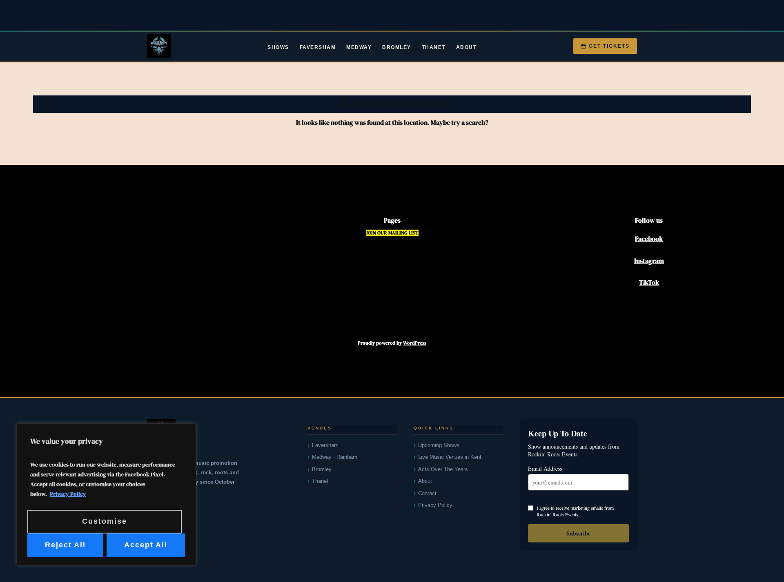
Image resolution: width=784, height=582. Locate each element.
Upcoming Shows (438, 445)
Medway (359, 47)
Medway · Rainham (334, 457)
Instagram (649, 260)
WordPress (414, 343)
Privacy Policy (68, 494)
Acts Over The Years (443, 469)
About (466, 47)
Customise (104, 521)
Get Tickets (609, 46)
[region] (106, 494)
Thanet (433, 47)
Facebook (649, 238)
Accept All (145, 545)
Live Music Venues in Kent (449, 457)
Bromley (396, 47)
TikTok (649, 282)
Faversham (318, 47)
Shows (278, 47)
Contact (427, 493)
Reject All (65, 545)
